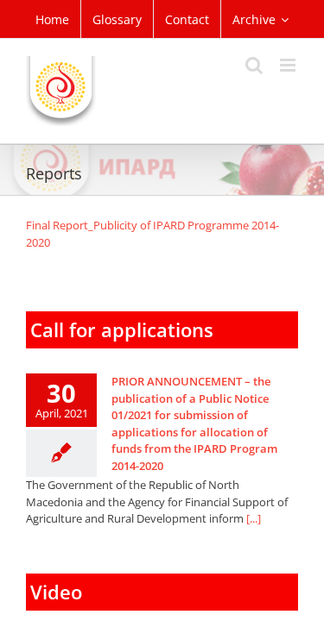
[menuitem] (52, 19)
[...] (253, 518)
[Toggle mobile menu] (289, 65)
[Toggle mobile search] (254, 65)
